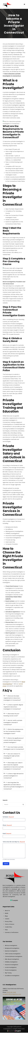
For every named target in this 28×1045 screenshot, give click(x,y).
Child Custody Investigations (12, 953)
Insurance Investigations (11, 964)
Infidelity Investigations (11, 962)
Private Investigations (10, 970)
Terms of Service (9, 924)
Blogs (6, 916)
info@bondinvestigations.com (12, 994)
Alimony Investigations (11, 945)
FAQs (6, 929)
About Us (7, 910)
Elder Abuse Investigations (12, 959)
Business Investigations (11, 951)
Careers (7, 919)
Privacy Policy (8, 921)
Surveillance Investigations (12, 975)
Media (6, 913)
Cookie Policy (8, 927)
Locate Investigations (10, 967)
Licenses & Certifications (11, 932)
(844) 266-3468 (11, 992)
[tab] (14, 698)
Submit (6, 863)
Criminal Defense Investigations (13, 956)
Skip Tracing (8, 973)
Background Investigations (12, 948)
